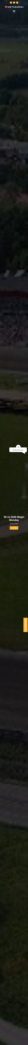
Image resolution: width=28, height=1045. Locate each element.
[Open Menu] (14, 11)
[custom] (17, 2)
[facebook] (11, 2)
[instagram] (14, 2)
